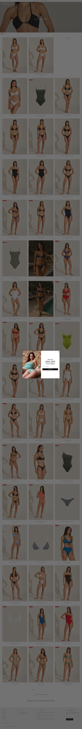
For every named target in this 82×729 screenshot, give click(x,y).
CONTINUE (50, 369)
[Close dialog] (58, 351)
